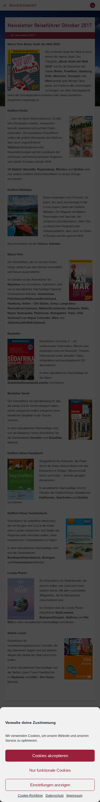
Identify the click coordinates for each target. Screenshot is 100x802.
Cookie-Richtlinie (30, 795)
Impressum (74, 795)
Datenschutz (55, 795)
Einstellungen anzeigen (50, 785)
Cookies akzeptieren (50, 755)
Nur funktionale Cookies (50, 770)
